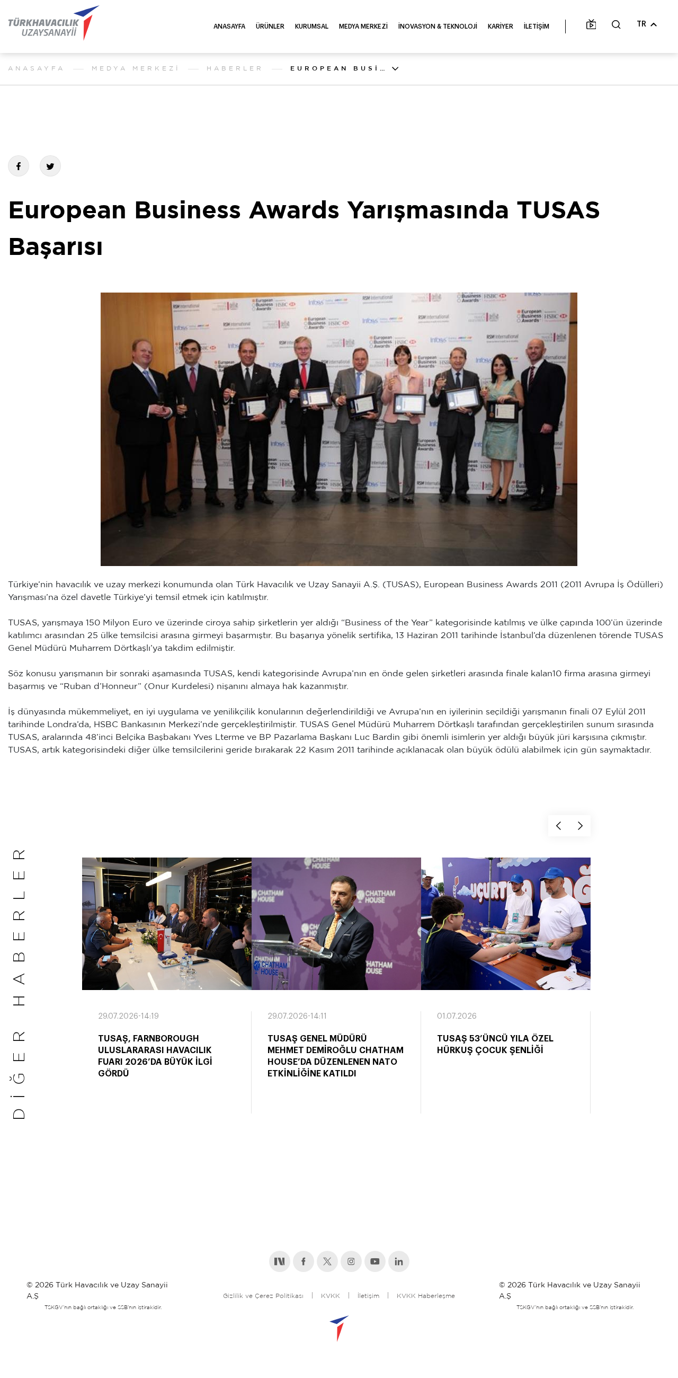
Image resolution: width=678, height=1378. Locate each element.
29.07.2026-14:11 (297, 1016)
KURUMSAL (311, 26)
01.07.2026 (457, 1016)
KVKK (330, 1296)
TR (641, 24)
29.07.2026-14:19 (128, 1016)
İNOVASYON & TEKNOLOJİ (437, 26)
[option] (167, 996)
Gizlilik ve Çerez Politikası (263, 1296)
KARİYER (500, 26)
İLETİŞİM (536, 26)
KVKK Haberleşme (426, 1296)
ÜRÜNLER (270, 26)
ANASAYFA (229, 26)
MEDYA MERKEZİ (363, 26)
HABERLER (235, 69)
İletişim (368, 1296)
